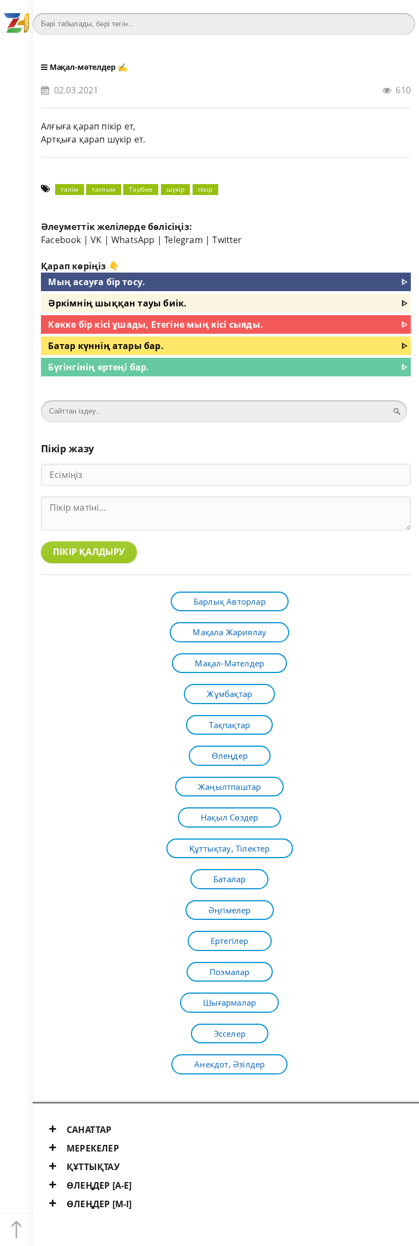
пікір (205, 189)
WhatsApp (133, 240)
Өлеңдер (230, 755)
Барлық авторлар (230, 601)
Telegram (183, 240)
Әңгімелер (229, 910)
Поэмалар (230, 971)
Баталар (229, 878)
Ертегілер (230, 940)
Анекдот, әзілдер (229, 1064)
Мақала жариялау (229, 632)
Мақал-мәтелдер (83, 67)
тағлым (104, 189)
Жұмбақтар (229, 693)
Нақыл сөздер (229, 817)
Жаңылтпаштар (229, 786)
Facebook (61, 240)
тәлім (70, 189)
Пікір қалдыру (89, 552)
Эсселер (230, 1033)
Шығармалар (229, 1002)
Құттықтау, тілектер (229, 848)
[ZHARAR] (16, 16)
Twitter (227, 240)
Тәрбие (141, 189)
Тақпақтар (229, 724)
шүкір (175, 189)
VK (96, 240)
